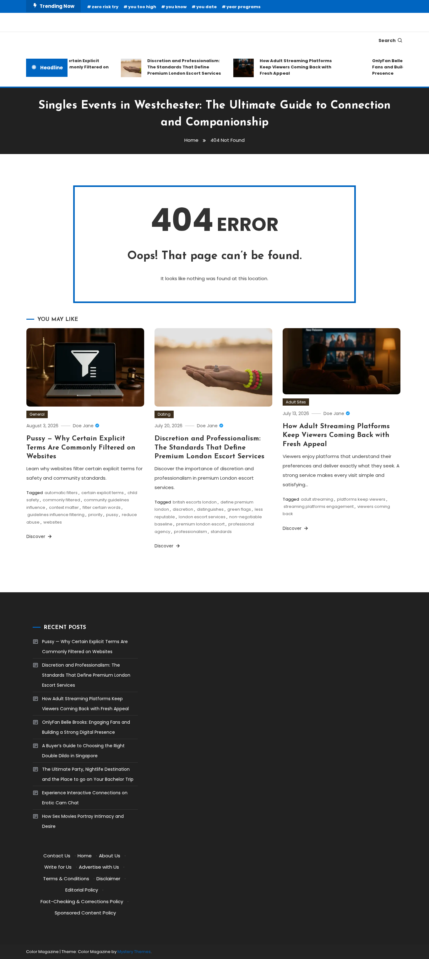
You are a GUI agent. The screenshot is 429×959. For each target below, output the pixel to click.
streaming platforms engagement (319, 506)
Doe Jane (83, 426)
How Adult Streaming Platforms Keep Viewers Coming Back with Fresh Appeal (289, 67)
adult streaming (317, 499)
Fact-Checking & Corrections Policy (82, 901)
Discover (36, 536)
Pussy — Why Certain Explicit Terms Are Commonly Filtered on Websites (80, 447)
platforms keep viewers (361, 499)
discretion (183, 509)
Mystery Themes (134, 952)
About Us (109, 855)
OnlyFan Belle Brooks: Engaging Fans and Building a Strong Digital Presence (86, 727)
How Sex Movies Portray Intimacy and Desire (83, 821)
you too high (142, 7)
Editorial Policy (81, 890)
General (37, 414)
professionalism (190, 532)
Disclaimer (108, 878)
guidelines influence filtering (55, 515)
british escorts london (195, 502)
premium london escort (200, 524)
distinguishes (210, 509)
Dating (164, 414)
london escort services (202, 517)
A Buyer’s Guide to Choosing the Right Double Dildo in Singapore (83, 751)
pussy (112, 515)
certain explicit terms (102, 493)
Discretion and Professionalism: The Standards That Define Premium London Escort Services (177, 67)
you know (176, 7)
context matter (64, 507)
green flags (239, 509)
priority (95, 515)
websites (52, 522)
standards (221, 532)
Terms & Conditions (66, 878)
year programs (243, 7)
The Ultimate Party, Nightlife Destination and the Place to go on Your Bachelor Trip (87, 774)
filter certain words (102, 507)
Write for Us (58, 867)
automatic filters (61, 493)
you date (206, 7)
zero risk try (105, 7)
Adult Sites (296, 402)
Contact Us (56, 855)
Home (85, 855)
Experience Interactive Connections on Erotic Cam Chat (85, 798)
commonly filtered (61, 500)
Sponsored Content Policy (85, 912)
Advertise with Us (99, 867)
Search (387, 40)
